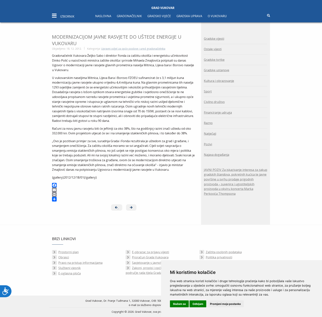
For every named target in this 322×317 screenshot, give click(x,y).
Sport (208, 91)
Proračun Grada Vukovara (150, 257)
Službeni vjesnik (69, 268)
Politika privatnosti (219, 257)
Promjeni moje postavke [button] (225, 303)
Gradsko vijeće (159, 16)
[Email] (123, 190)
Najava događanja (216, 155)
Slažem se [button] (179, 303)
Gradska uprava (189, 16)
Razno (208, 123)
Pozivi (208, 144)
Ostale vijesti (213, 49)
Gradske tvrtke (214, 60)
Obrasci (63, 257)
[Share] (123, 199)
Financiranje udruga (218, 112)
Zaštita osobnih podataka (224, 252)
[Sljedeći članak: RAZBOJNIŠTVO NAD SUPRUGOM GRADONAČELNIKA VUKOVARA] (131, 207)
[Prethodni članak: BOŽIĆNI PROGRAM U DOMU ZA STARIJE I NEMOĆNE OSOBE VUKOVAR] (116, 207)
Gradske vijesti (214, 39)
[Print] (123, 194)
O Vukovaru (217, 16)
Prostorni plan (68, 252)
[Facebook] (123, 185)
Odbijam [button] (197, 303)
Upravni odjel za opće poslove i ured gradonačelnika (133, 48)
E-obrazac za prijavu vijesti (150, 252)
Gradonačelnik (129, 16)
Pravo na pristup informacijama (80, 263)
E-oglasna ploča (69, 273)
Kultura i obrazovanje (219, 81)
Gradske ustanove (216, 70)
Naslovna (103, 16)
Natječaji (210, 134)
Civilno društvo (214, 102)
